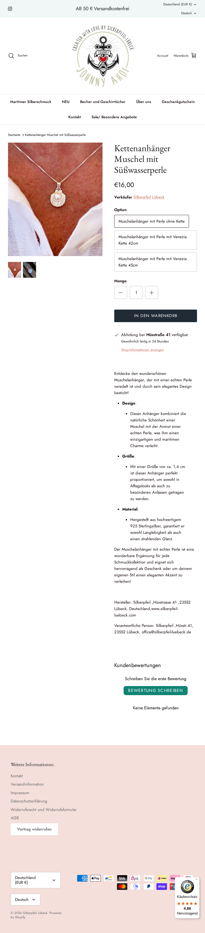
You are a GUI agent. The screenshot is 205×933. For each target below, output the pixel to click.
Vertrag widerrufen (34, 829)
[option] (55, 199)
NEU (65, 101)
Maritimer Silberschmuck (30, 101)
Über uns (143, 101)
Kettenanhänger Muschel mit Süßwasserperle (55, 134)
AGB (15, 818)
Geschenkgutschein (178, 101)
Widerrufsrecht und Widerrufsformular (44, 810)
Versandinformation (27, 784)
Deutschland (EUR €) (177, 4)
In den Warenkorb (155, 316)
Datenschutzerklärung (29, 801)
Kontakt (74, 117)
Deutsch (186, 13)
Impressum (20, 793)
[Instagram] (10, 9)
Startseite (14, 134)
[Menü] (196, 880)
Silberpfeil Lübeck (148, 197)
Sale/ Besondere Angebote (114, 117)
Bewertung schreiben (155, 690)
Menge (120, 281)
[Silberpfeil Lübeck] (102, 56)
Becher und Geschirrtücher (102, 101)
